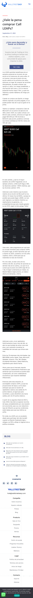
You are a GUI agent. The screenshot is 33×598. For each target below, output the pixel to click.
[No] (30, 592)
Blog (7, 36)
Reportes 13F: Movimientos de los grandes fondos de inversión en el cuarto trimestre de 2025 (17, 452)
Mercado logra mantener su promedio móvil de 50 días (17, 457)
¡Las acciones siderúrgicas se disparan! (15, 461)
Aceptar (17, 595)
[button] (4, 483)
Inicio (4, 36)
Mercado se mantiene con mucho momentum (14, 443)
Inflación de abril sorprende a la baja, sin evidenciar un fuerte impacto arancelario (16, 465)
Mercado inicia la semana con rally (14, 447)
